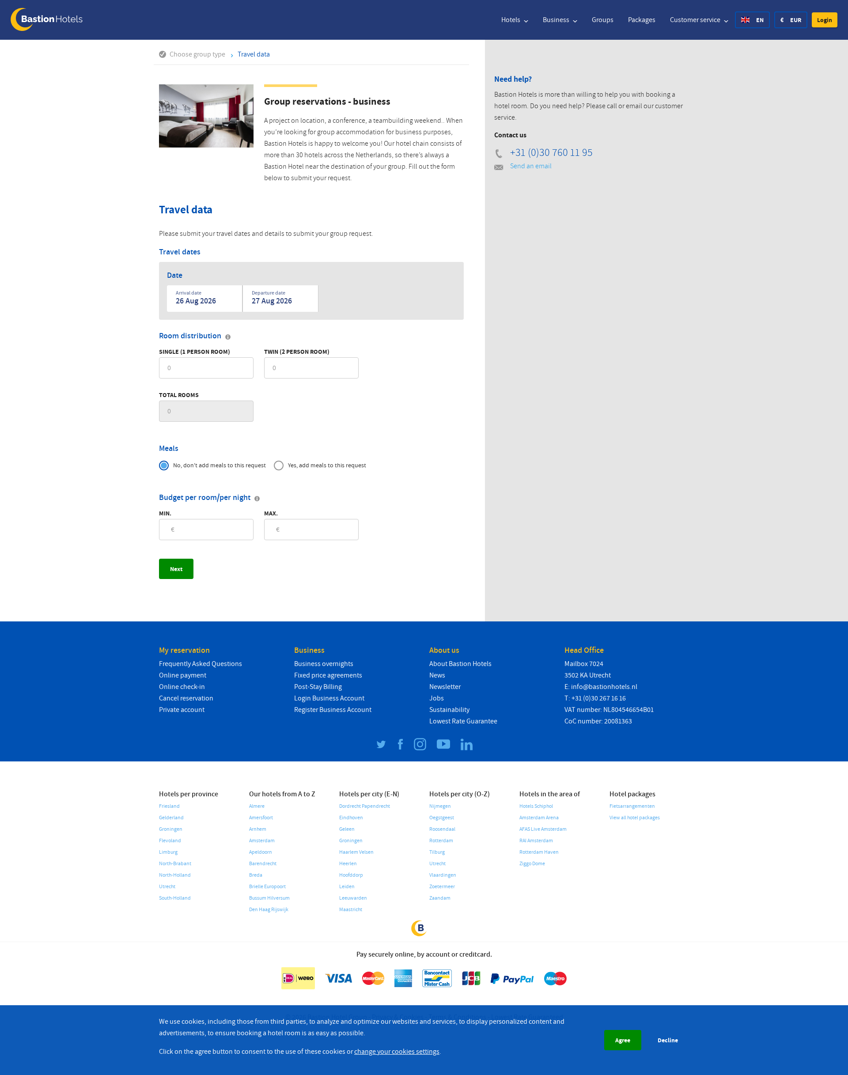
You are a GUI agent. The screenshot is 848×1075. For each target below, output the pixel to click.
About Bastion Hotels (460, 664)
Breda (255, 875)
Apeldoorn (260, 852)
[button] (824, 19)
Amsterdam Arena (539, 817)
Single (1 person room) (194, 352)
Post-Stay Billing (318, 687)
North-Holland (175, 875)
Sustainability (449, 710)
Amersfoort (261, 817)
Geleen (347, 829)
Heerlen (348, 863)
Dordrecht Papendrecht (364, 806)
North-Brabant (175, 863)
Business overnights (323, 664)
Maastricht (350, 909)
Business (557, 20)
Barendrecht (262, 863)
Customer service (696, 20)
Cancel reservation (186, 698)
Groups (602, 20)
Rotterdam (441, 840)
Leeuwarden (353, 898)
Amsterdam (262, 840)
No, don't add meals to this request (219, 465)
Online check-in (182, 687)
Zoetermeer (442, 886)
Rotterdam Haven (539, 852)
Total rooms (179, 395)
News (437, 675)
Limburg (168, 852)
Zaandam (439, 898)
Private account (181, 710)
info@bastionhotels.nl (604, 687)
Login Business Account (329, 698)
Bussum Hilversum (269, 898)
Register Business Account (332, 710)
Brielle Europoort (267, 886)
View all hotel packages (635, 817)
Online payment (182, 675)
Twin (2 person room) (296, 352)
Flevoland (170, 840)
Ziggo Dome (532, 863)
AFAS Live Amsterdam (543, 829)
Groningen (170, 829)
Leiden (347, 886)
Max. (271, 513)
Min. (165, 513)
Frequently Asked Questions (200, 664)
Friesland (169, 806)
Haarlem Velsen (356, 852)
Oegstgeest (441, 817)
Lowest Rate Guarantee (463, 721)
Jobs (436, 698)
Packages (641, 20)
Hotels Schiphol (536, 806)
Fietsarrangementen (632, 806)
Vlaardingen (442, 875)
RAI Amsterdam (536, 840)
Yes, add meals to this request (327, 465)
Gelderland (171, 817)
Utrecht (167, 886)
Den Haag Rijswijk (268, 909)
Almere (257, 806)
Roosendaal (442, 829)
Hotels (511, 20)
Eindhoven (351, 817)
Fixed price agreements (328, 675)
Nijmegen (440, 806)
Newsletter (445, 687)
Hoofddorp (351, 875)
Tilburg (437, 852)
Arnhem (257, 829)
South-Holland (175, 898)
